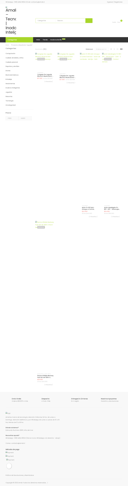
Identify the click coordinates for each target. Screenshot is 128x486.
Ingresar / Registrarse (114, 2)
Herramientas (10, 84)
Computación (10, 53)
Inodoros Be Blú (56, 40)
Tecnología (9, 101)
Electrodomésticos (12, 75)
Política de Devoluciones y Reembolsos (20, 475)
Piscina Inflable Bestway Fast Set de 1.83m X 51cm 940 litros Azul (45, 377)
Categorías (12, 40)
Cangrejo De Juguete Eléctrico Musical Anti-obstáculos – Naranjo (44, 76)
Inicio (38, 40)
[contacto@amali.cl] (9, 466)
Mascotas (9, 96)
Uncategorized (11, 105)
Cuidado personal (12, 62)
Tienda (45, 40)
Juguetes (9, 92)
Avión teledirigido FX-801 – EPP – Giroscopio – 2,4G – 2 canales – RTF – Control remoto (112, 210)
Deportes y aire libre (12, 66)
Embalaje (9, 79)
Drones (8, 71)
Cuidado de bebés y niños (14, 58)
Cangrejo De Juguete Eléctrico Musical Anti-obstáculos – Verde (67, 77)
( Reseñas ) (48, 81)
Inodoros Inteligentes (13, 88)
